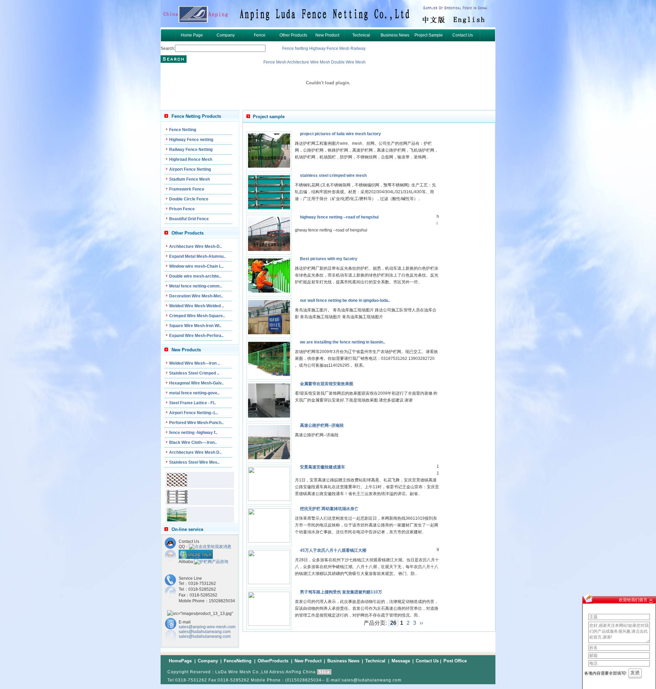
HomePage (181, 660)
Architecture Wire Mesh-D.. (195, 246)
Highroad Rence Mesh (190, 159)
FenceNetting (238, 660)
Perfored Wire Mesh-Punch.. (196, 422)
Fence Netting (295, 48)
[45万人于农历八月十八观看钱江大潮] (269, 582)
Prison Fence (182, 209)
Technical (361, 35)
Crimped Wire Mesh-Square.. (197, 315)
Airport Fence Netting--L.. (193, 412)
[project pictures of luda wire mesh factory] (269, 166)
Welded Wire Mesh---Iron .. (194, 363)
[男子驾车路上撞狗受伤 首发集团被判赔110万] (269, 624)
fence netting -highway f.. (193, 432)
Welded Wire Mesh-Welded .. (196, 306)
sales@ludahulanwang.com (205, 631)
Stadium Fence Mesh (189, 179)
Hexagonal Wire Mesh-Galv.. (196, 383)
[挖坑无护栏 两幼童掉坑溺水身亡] (269, 541)
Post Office (455, 660)
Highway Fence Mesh (330, 48)
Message (401, 660)
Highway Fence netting (191, 139)
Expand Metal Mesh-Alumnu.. (197, 256)
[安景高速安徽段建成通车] (269, 499)
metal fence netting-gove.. (194, 393)
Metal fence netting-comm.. (195, 286)
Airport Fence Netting (190, 169)
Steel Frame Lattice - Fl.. (192, 402)
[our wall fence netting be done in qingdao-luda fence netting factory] (269, 333)
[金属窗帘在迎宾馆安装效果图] (269, 416)
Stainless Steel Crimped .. (194, 373)
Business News (395, 35)
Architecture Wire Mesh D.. (195, 452)
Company (226, 35)
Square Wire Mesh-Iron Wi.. (195, 325)
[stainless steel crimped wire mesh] (269, 208)
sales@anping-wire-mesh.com (207, 626)
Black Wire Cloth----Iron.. (193, 442)
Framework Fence (186, 189)
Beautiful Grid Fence (189, 218)
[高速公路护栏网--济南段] (269, 457)
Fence (259, 35)
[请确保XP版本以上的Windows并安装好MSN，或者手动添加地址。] (196, 557)
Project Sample (428, 35)
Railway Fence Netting (191, 149)
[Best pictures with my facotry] (269, 291)
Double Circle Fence (188, 199)
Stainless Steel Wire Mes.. (194, 462)
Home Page (192, 35)
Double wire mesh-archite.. (195, 276)
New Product (327, 35)
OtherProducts (274, 660)
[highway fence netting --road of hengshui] (269, 249)
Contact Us (462, 35)
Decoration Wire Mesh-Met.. (196, 296)
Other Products (293, 35)
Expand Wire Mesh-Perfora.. (196, 335)
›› (421, 623)
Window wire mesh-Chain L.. (196, 266)
